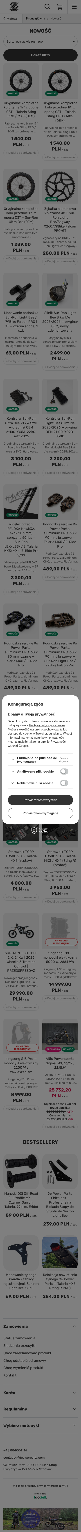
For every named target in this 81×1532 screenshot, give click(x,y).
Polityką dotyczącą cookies (47, 725)
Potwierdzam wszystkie (40, 800)
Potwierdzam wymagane (40, 813)
